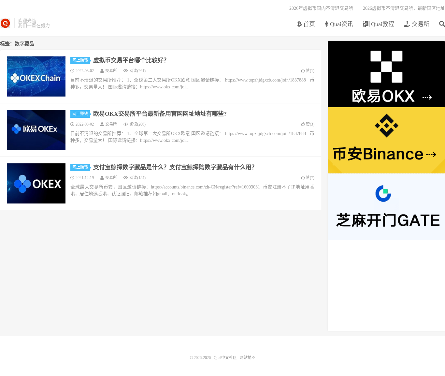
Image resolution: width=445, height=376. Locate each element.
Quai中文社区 (5, 23)
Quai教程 (381, 24)
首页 (308, 24)
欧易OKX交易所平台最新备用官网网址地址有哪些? (160, 114)
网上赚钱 (80, 60)
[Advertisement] (386, 285)
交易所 (419, 24)
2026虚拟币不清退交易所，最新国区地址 (404, 8)
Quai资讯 (340, 24)
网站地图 (247, 357)
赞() (310, 70)
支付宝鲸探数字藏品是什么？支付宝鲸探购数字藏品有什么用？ (175, 167)
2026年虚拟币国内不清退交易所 (321, 8)
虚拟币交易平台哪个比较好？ (131, 60)
